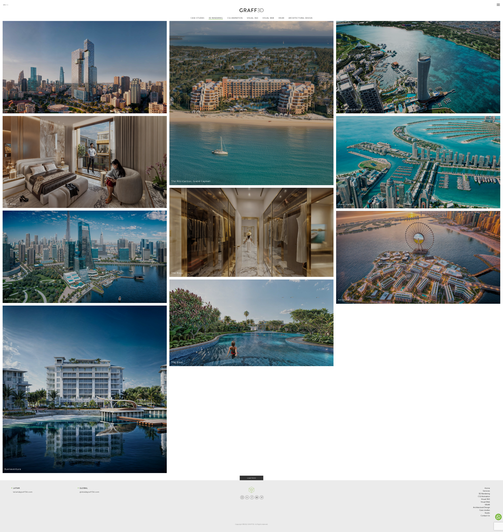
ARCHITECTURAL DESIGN (300, 18)
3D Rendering (484, 494)
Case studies (484, 510)
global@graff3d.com (89, 492)
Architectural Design (481, 507)
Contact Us (485, 516)
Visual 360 (485, 499)
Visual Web (485, 502)
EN (4, 5)
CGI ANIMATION (235, 18)
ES (7, 5)
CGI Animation (484, 496)
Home (487, 488)
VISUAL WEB (268, 18)
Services (486, 491)
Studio (487, 513)
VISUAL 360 (252, 18)
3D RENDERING (216, 18)
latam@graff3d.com (22, 492)
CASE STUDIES (197, 18)
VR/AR (281, 18)
